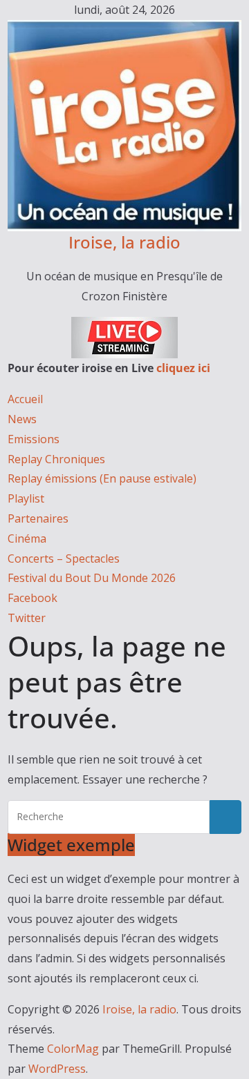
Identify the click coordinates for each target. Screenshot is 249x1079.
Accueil (25, 399)
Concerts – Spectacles (64, 558)
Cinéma (27, 538)
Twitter (27, 617)
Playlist (26, 498)
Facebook (32, 597)
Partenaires (38, 518)
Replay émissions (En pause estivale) (102, 478)
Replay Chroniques (56, 459)
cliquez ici (183, 368)
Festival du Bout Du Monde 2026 (92, 577)
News (22, 419)
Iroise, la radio (124, 242)
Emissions (33, 439)
